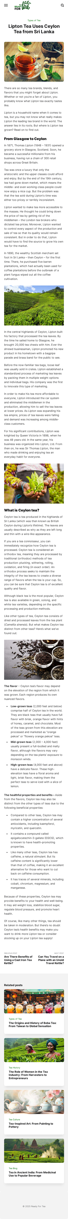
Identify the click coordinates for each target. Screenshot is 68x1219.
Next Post (51, 958)
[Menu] (6, 5)
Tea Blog (13, 1168)
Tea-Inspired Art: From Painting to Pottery (31, 1125)
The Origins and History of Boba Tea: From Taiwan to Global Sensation (32, 1024)
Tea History (14, 1067)
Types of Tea (34, 20)
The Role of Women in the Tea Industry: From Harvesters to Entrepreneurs (28, 1075)
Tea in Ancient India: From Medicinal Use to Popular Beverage (32, 1174)
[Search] (62, 5)
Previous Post (18, 958)
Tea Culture (14, 1119)
